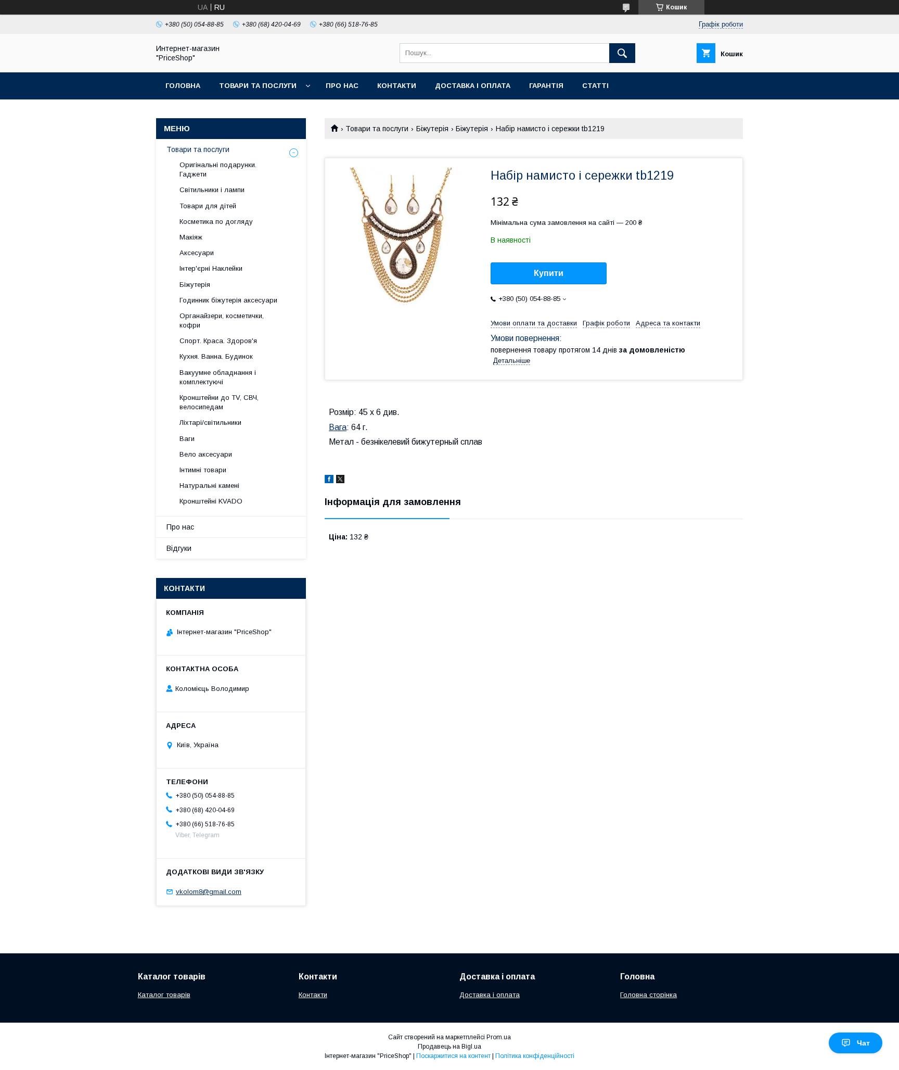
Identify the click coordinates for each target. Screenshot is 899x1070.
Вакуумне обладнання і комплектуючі (217, 377)
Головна (182, 86)
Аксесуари (196, 253)
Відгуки (178, 548)
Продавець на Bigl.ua (449, 1046)
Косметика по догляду (216, 221)
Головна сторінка (648, 995)
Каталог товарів (164, 995)
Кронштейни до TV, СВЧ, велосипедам (219, 402)
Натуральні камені (209, 485)
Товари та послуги (258, 86)
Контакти (396, 86)
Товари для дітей (207, 206)
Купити (548, 273)
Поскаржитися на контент (453, 1056)
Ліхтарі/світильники (210, 422)
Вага (337, 427)
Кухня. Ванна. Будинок (216, 356)
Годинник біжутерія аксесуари (228, 300)
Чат (863, 1043)
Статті (595, 86)
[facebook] (329, 480)
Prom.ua (498, 1037)
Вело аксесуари (205, 454)
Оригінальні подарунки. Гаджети (217, 169)
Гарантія (546, 86)
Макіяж (190, 237)
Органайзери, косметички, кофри (221, 320)
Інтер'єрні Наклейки (210, 268)
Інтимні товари (202, 470)
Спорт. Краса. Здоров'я (218, 341)
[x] (340, 480)
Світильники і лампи (212, 190)
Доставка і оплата (472, 86)
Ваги (187, 439)
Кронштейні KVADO (210, 501)
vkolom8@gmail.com (208, 892)
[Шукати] (622, 53)
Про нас (342, 86)
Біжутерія (432, 128)
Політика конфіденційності (534, 1056)
